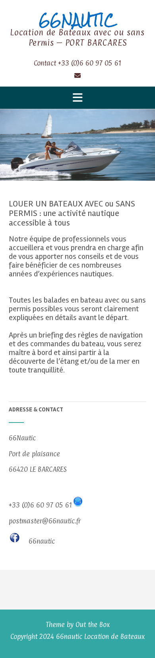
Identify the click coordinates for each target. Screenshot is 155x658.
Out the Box (93, 625)
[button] (77, 98)
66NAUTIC (77, 20)
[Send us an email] (77, 75)
